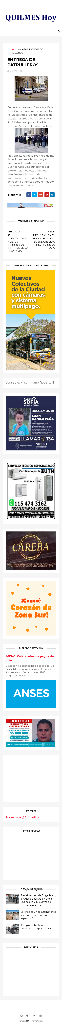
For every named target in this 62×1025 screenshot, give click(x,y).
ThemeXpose (36, 1021)
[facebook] (40, 1015)
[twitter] (34, 1015)
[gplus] (27, 1015)
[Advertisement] (31, 778)
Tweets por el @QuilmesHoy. (22, 817)
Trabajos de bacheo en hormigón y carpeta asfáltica (37, 927)
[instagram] (21, 1015)
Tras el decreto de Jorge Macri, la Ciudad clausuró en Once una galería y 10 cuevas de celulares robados (38, 900)
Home (10, 49)
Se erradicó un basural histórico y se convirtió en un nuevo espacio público (38, 915)
